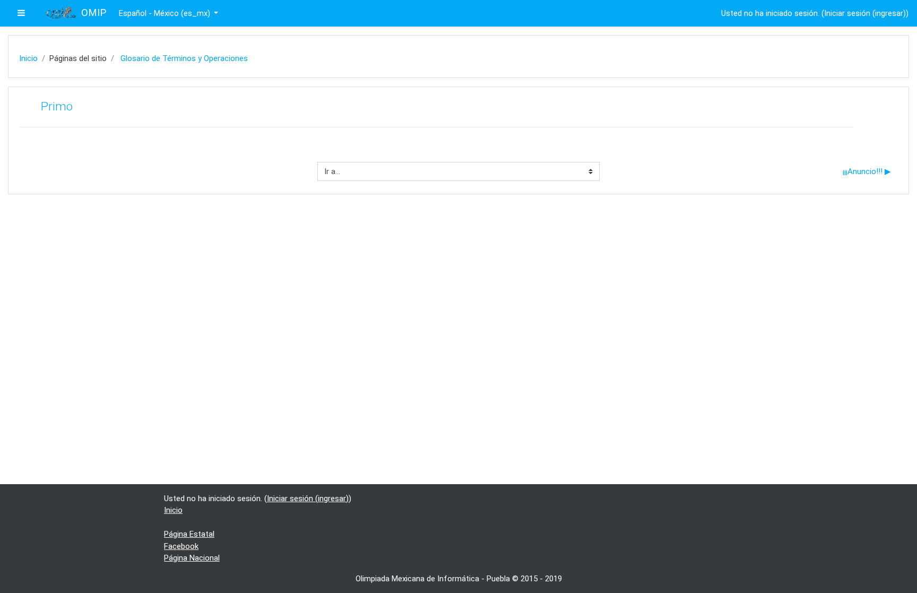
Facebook (181, 546)
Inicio (28, 58)
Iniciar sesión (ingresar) (865, 13)
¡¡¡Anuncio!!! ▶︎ (867, 171)
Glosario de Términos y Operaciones (184, 58)
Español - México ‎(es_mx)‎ (165, 13)
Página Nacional (192, 558)
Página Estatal (189, 534)
